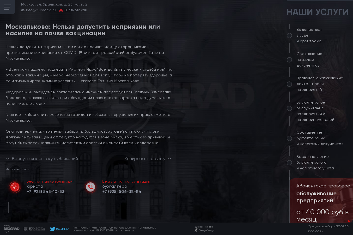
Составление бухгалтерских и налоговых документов (320, 138)
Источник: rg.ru (18, 169)
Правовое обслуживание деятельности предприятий (320, 84)
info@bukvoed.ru (41, 10)
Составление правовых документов (310, 59)
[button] (345, 221)
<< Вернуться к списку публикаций (42, 158)
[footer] (59, 229)
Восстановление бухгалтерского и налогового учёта (315, 162)
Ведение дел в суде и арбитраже (309, 35)
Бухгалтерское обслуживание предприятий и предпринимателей (315, 111)
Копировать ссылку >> (147, 158)
